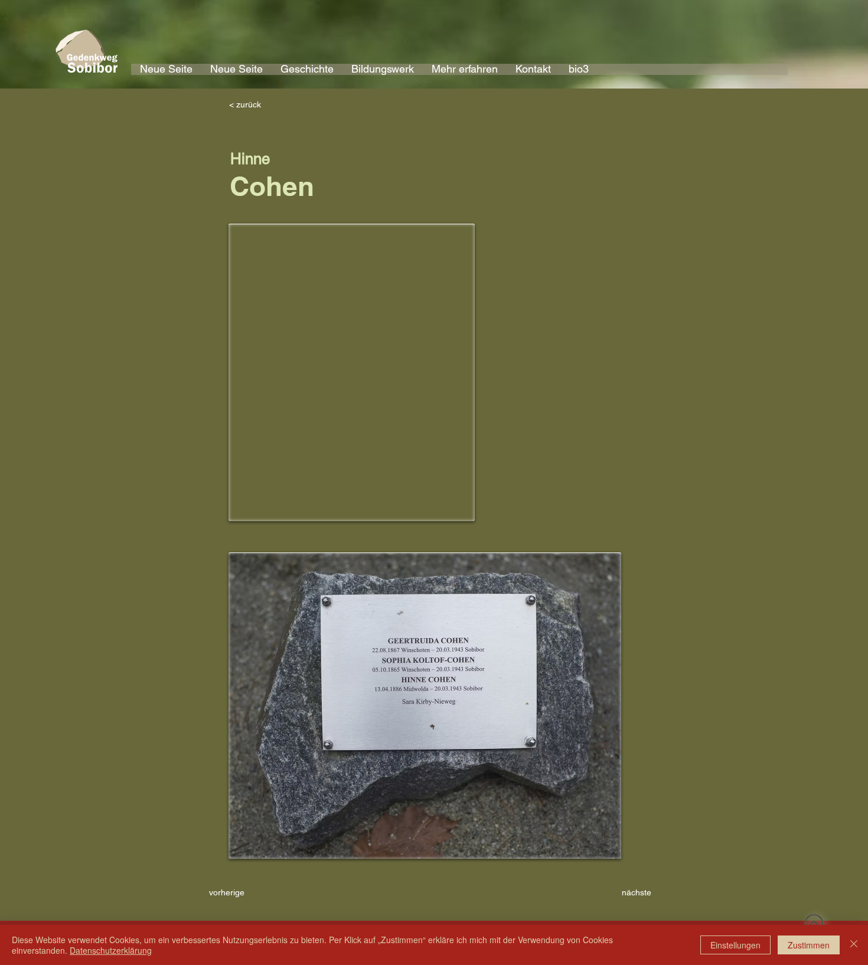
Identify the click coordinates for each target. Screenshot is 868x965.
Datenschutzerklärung (111, 950)
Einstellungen (735, 945)
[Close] (854, 945)
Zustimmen (809, 945)
